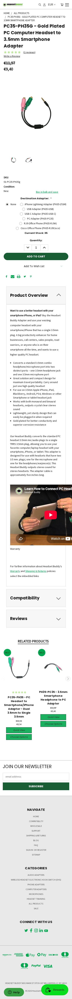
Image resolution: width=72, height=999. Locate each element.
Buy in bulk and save (47, 192)
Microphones (36, 894)
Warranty (15, 571)
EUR (50, 4)
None (13, 204)
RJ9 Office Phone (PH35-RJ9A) (40, 223)
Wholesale (36, 826)
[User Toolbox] (44, 4)
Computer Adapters (36, 889)
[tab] (36, 295)
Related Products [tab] (33, 641)
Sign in (29, 850)
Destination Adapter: (36, 198)
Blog (36, 840)
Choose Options (19, 736)
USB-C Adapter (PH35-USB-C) (40, 213)
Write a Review (12, 56)
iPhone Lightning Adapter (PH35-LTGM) (45, 204)
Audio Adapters (36, 875)
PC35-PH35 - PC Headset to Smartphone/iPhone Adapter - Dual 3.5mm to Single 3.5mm (19, 706)
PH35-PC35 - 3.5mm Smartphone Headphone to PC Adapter (53, 697)
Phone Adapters (36, 884)
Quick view (19, 730)
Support (36, 830)
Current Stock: (36, 233)
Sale (36, 908)
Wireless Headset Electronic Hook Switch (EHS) (36, 879)
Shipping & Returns (35, 571)
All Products (36, 903)
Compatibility (36, 821)
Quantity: (36, 240)
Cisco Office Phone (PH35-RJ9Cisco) (40, 228)
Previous (4, 678)
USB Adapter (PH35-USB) (40, 209)
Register (41, 850)
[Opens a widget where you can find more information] (14, 992)
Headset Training (36, 898)
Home (36, 816)
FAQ (36, 845)
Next (68, 678)
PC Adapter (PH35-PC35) (40, 218)
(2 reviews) (29, 52)
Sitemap (36, 854)
